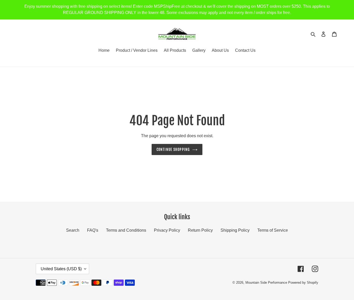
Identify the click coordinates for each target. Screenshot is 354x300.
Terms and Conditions (126, 230)
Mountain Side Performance (266, 282)
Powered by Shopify (303, 282)
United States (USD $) (61, 269)
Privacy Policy (167, 230)
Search (72, 230)
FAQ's (92, 230)
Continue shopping (173, 149)
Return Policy (200, 230)
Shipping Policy (235, 230)
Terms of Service (272, 230)
